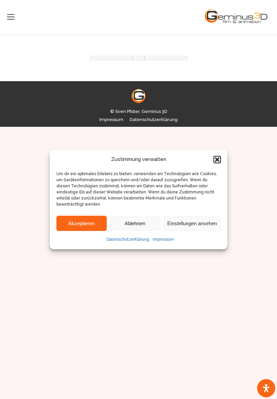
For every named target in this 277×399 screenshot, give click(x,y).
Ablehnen (135, 223)
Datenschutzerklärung (127, 239)
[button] (217, 159)
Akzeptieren (81, 223)
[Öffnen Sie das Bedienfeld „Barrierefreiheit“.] (266, 388)
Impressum (163, 239)
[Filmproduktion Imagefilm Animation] (138, 58)
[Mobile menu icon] (11, 17)
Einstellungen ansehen (192, 223)
